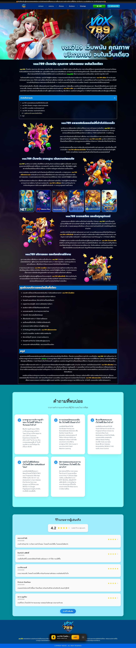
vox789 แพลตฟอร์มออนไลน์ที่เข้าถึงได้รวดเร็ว (35, 103)
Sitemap (83, 6)
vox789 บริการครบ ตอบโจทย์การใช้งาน (33, 111)
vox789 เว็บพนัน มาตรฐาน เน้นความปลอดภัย (35, 106)
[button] (115, 98)
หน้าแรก (40, 6)
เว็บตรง (61, 6)
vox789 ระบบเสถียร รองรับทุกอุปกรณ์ (33, 108)
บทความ (51, 6)
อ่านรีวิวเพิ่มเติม (68, 611)
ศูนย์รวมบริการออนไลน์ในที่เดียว (33, 113)
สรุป (23, 116)
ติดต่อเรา (72, 6)
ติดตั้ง (75, 637)
